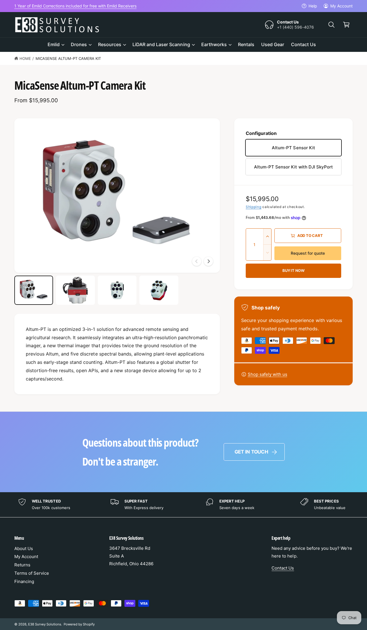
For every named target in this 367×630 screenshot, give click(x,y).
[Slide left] (196, 261)
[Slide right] (208, 261)
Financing (24, 581)
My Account (341, 5)
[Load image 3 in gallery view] (117, 290)
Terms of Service (31, 573)
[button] (331, 24)
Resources (109, 44)
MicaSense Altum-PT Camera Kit (68, 58)
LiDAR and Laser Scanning (161, 44)
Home (25, 58)
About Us (23, 548)
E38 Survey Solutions (44, 624)
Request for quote (308, 253)
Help (313, 5)
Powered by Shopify (79, 624)
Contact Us (283, 568)
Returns (22, 565)
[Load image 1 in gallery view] (33, 290)
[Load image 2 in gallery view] (75, 290)
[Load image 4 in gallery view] (158, 290)
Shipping (253, 207)
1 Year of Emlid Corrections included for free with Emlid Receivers (75, 5)
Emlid (54, 44)
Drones (79, 44)
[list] (183, 504)
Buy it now (293, 270)
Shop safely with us (267, 374)
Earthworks (214, 44)
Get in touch (251, 452)
